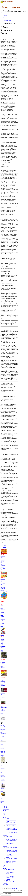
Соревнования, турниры (11, 875)
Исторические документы (11, 851)
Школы (7, 831)
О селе (7, 818)
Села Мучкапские (10, 844)
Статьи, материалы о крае (11, 858)
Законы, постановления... (11, 861)
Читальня (5, 846)
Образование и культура (11, 828)
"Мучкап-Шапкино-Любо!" (2, 607)
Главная (5, 15)
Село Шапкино (13, 888)
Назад (4, 545)
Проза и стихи (9, 859)
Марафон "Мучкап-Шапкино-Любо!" (10, 881)
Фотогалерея (6, 886)
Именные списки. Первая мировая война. (11, 833)
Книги (7, 857)
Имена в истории (9, 855)
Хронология (8, 837)
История (5, 835)
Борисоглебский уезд (10, 842)
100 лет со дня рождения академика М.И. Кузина (3, 696)
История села (9, 836)
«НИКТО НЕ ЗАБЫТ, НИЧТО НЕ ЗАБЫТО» (11, 823)
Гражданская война (10, 825)
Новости (5, 807)
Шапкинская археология (11, 839)
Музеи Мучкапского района (6, 812)
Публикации (6, 809)
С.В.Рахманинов (9, 864)
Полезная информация (6, 883)
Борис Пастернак (9, 862)
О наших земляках (7, 20)
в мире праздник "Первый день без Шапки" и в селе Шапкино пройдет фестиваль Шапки (3, 563)
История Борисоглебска (11, 840)
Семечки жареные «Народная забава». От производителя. (4, 800)
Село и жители (6, 18)
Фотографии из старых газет (3, 790)
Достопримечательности (11, 829)
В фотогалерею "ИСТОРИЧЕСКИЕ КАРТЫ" (3, 782)
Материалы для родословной (9, 853)
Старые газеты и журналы (11, 850)
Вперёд (4, 547)
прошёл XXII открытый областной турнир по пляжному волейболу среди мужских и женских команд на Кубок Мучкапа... (3, 643)
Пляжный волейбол (10, 876)
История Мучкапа (10, 843)
